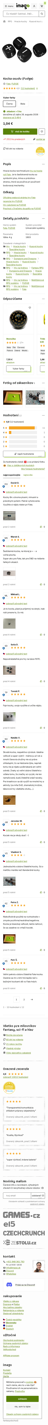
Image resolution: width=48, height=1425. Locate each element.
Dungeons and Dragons (25, 258)
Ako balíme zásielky (12, 1307)
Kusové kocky (36, 21)
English (9, 1325)
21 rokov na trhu (14, 1044)
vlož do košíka (22, 131)
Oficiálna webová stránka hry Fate (19, 197)
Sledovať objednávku (13, 1313)
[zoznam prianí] (42, 131)
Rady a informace (11, 1346)
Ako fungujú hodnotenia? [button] (33, 469)
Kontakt (6, 1370)
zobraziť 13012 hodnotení (15, 1077)
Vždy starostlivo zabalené (18, 1053)
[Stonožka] (18, 339)
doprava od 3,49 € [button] (12, 117)
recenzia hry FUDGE (12, 201)
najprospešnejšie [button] (11, 475)
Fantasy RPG (37, 268)
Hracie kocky (20, 21)
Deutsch (10, 1328)
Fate (8, 83)
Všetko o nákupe (11, 1301)
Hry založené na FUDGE (14, 205)
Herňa (6, 1376)
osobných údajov (37, 1204)
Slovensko (11, 1322)
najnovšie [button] (28, 475)
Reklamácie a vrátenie (13, 1310)
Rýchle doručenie (14, 1035)
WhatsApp (11, 1273)
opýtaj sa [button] (40, 139)
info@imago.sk (13, 1267)
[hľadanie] (42, 14)
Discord (10, 1270)
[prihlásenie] (34, 6)
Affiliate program (11, 1355)
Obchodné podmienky (13, 1340)
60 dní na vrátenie (14, 1039)
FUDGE (15, 83)
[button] (24, 164)
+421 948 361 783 (15, 1261)
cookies (29, 1382)
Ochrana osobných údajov (15, 1343)
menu (10, 6)
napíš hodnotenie (25, 454)
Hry (8, 246)
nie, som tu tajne (22, 1406)
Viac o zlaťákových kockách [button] (20, 465)
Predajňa (7, 1373)
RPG (10, 21)
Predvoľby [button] (20, 1391)
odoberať (36, 1195)
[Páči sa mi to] (41, 527)
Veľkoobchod (9, 1349)
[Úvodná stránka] (4, 21)
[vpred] (42, 397)
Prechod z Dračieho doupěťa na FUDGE (22, 208)
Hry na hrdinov (21, 268)
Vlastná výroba (13, 1048)
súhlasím (22, 1399)
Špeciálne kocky (17, 249)
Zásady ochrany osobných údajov (22, 1414)
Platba (17, 1304)
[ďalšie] (32, 999)
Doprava (7, 1304)
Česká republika (13, 1319)
